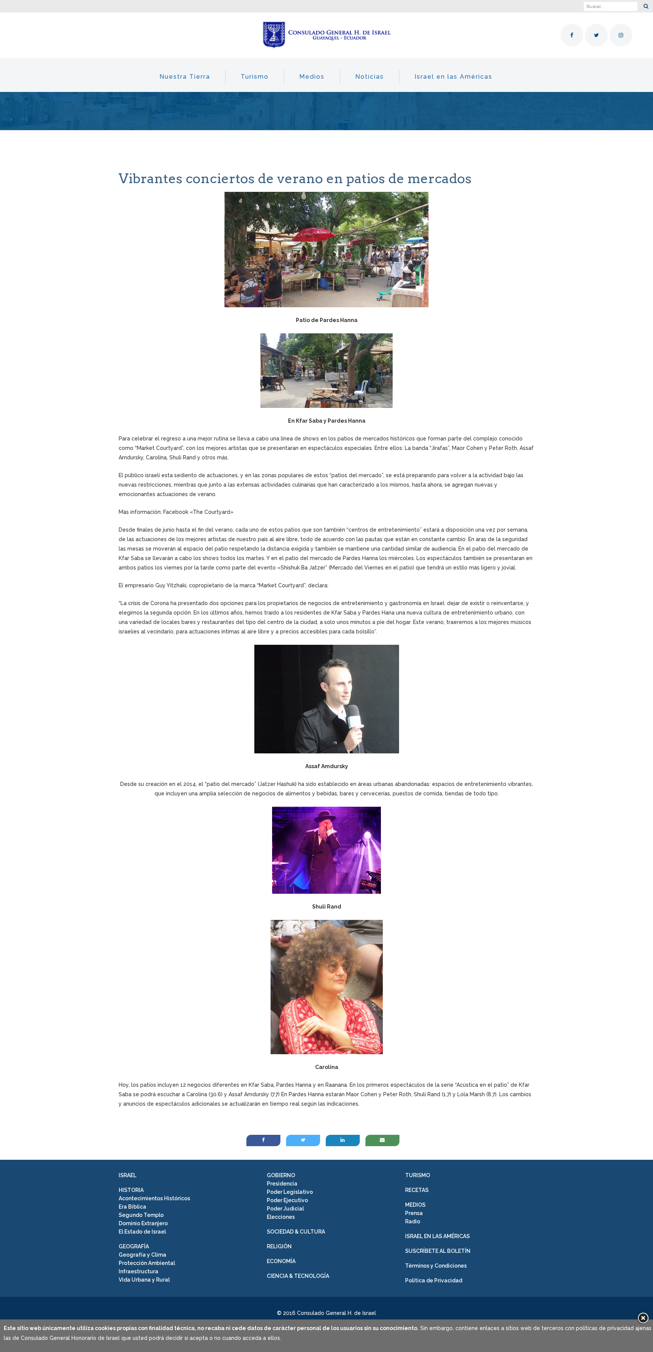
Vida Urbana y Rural (144, 1280)
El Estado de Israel (142, 1232)
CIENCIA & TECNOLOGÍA (298, 1276)
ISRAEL (127, 1175)
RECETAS (417, 1190)
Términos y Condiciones (436, 1266)
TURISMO (417, 1175)
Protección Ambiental (147, 1263)
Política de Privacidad (433, 1280)
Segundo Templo (141, 1215)
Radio (412, 1221)
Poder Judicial (285, 1209)
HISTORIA (131, 1190)
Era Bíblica (132, 1207)
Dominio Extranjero (143, 1223)
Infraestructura (138, 1271)
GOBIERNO (281, 1175)
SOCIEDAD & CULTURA (296, 1232)
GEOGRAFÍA (134, 1246)
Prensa (414, 1213)
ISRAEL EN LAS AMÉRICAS (437, 1236)
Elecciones (281, 1217)
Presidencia (282, 1184)
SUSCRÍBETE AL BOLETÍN (437, 1251)
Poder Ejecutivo (287, 1200)
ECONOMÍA (281, 1261)
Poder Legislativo (290, 1192)
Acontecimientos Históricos (154, 1198)
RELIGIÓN (279, 1246)
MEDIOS (415, 1205)
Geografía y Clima (142, 1255)
